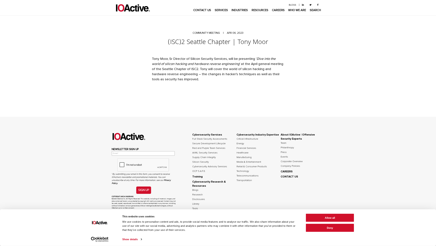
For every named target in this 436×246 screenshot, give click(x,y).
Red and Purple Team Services (208, 148)
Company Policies (290, 166)
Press (284, 152)
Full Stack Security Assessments (209, 139)
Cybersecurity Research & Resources (209, 183)
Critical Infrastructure (247, 139)
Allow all (330, 217)
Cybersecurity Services (207, 134)
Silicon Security (200, 162)
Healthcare (242, 153)
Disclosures (198, 199)
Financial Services (246, 148)
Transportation (244, 180)
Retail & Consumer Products (252, 166)
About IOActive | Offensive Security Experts (298, 136)
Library (195, 204)
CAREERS (278, 10)
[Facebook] (318, 5)
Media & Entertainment (249, 162)
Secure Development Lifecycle (209, 143)
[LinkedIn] (302, 5)
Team (283, 143)
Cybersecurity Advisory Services (209, 166)
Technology (243, 171)
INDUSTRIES (239, 10)
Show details (130, 239)
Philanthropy (287, 147)
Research (197, 194)
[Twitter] (310, 5)
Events (284, 157)
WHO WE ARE (297, 10)
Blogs (195, 190)
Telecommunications (248, 176)
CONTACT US (202, 10)
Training (197, 176)
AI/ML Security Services (204, 153)
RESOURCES (260, 10)
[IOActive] (133, 8)
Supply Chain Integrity (204, 157)
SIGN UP (143, 190)
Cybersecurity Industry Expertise (258, 134)
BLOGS (292, 5)
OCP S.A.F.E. (199, 171)
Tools (195, 208)
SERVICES (221, 10)
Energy (240, 143)
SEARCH (315, 10)
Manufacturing (244, 157)
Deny (330, 227)
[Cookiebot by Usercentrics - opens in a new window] (100, 239)
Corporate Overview (292, 161)
